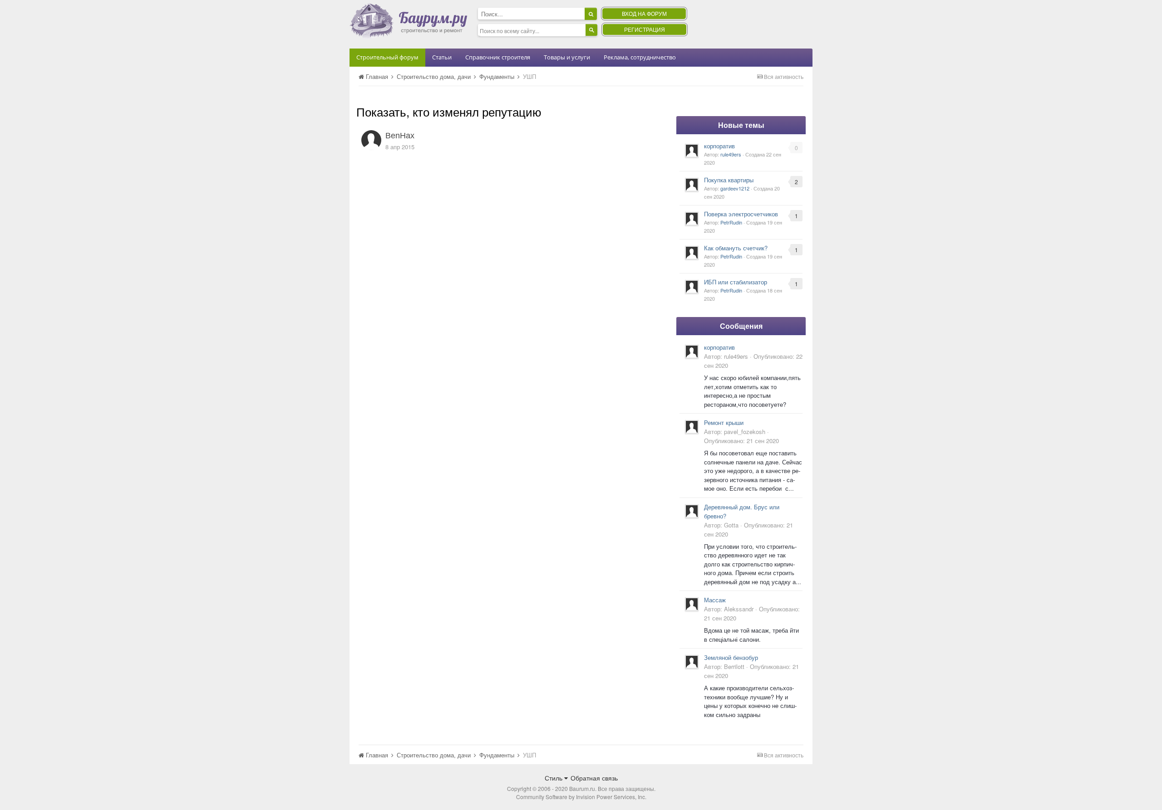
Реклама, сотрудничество (640, 57)
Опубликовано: (741, 440)
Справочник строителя (497, 57)
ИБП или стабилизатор (735, 282)
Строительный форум (387, 57)
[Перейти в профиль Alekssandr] (692, 604)
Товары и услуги (567, 57)
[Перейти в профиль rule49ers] (692, 150)
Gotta (731, 525)
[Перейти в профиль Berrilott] (692, 661)
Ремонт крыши (723, 422)
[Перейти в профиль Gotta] (692, 511)
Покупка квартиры (728, 180)
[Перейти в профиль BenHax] (371, 140)
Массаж (715, 599)
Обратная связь (594, 777)
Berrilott (734, 666)
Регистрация (644, 29)
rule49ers (730, 154)
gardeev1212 (734, 188)
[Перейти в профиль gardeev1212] (692, 184)
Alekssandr (738, 609)
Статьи (442, 57)
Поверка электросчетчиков (741, 214)
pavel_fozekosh (744, 431)
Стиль (554, 777)
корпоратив (719, 146)
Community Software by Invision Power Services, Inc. (581, 796)
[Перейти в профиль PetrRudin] (692, 218)
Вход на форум (644, 13)
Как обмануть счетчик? (736, 248)
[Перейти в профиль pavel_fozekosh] (692, 427)
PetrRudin (731, 222)
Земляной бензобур (731, 657)
